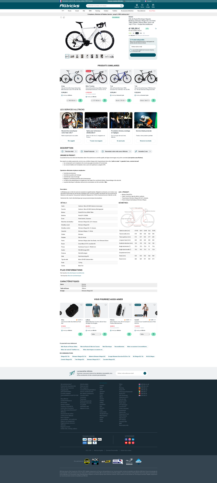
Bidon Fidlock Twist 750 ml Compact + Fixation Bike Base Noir (120, 322)
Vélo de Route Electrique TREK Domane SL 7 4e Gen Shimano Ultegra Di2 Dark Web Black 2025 (145, 88)
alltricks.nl (144, 395)
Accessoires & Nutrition (127, 11)
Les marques (103, 383)
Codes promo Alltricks (67, 415)
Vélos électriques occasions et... (93, 349)
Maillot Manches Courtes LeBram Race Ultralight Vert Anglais (96, 322)
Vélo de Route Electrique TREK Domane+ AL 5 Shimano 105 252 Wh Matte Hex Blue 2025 (120, 88)
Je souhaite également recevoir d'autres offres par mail (143, 50)
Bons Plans (152, 11)
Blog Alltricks (64, 398)
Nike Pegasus (103, 415)
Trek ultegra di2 (79, 359)
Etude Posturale (89, 151)
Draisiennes (122, 410)
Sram (101, 395)
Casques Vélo (123, 421)
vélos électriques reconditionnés (75, 273)
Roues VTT (122, 393)
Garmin (102, 398)
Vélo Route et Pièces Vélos (69, 346)
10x (141, 33)
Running (98, 11)
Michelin (102, 408)
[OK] (145, 373)
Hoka (101, 410)
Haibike (102, 400)
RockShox (102, 404)
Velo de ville (122, 399)
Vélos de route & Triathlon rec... (70, 349)
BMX (90, 11)
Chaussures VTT (123, 397)
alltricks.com (144, 386)
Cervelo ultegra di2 (66, 359)
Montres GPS (122, 401)
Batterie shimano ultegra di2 (97, 356)
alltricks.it (144, 391)
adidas (102, 417)
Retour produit (84, 386)
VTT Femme (122, 419)
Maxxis (102, 393)
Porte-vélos (122, 403)
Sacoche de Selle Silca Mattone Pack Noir (71, 322)
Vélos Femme (123, 416)
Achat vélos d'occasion (67, 408)
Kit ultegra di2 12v (138, 356)
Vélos (120, 384)
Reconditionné (141, 11)
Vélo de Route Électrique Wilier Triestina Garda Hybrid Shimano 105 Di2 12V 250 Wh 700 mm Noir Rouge (96, 88)
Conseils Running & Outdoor (88, 389)
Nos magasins (84, 388)
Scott (101, 419)
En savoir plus (121, 141)
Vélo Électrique (107, 346)
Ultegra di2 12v (65, 356)
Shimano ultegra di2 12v (79, 356)
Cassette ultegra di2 (109, 359)
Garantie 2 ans (143, 151)
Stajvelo (131, 16)
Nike (101, 406)
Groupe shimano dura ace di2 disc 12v (119, 356)
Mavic (101, 397)
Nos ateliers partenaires (87, 393)
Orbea (101, 421)
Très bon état (69, 151)
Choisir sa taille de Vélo (86, 391)
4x (137, 33)
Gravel (77, 11)
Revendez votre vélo (85, 403)
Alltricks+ (63, 425)
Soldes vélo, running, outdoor (69, 428)
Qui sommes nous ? (66, 384)
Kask (101, 387)
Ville (84, 11)
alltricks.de (144, 389)
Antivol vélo (122, 412)
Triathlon (114, 11)
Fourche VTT (122, 406)
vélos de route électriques (74, 275)
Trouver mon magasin (96, 141)
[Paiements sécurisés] (92, 441)
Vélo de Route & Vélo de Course (90, 346)
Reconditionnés (119, 346)
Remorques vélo (123, 425)
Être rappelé (71, 141)
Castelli (102, 385)
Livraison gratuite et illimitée (124, 1)
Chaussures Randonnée (125, 391)
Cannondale (103, 412)
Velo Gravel (122, 417)
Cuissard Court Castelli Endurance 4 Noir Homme (145, 322)
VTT (63, 11)
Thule (101, 389)
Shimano (102, 391)
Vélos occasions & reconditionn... (137, 346)
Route (69, 11)
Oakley (101, 402)
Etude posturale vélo (86, 401)
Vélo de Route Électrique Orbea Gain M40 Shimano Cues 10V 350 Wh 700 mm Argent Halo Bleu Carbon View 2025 (71, 88)
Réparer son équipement (67, 421)
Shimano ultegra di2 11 (93, 359)
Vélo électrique (123, 395)
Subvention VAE (84, 406)
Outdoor (106, 11)
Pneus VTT (122, 389)
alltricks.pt (144, 393)
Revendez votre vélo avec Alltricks (116, 151)
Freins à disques (124, 408)
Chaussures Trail (124, 414)
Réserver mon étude (145, 141)
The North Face (104, 413)
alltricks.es (144, 388)
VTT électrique (123, 404)
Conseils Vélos (84, 395)
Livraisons (83, 397)
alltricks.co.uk (145, 384)
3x (133, 33)
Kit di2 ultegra (150, 356)
